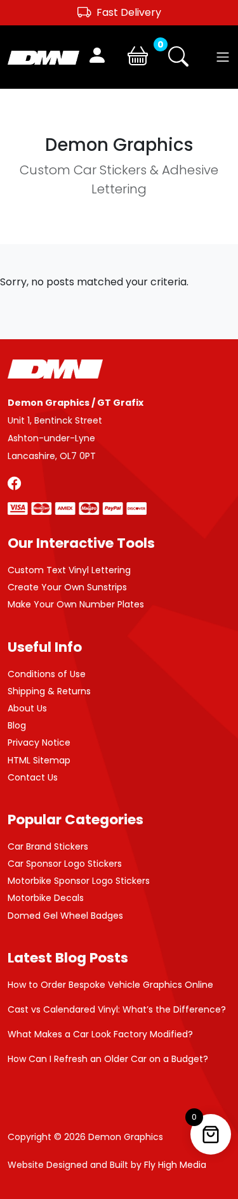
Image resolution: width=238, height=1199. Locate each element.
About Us (27, 708)
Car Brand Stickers (48, 846)
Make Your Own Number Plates (76, 604)
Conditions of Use (47, 674)
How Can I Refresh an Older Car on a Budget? (108, 1059)
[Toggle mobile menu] (222, 57)
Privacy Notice (39, 742)
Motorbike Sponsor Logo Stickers (79, 880)
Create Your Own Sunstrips (67, 587)
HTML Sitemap (39, 760)
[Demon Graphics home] (43, 56)
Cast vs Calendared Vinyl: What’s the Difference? (117, 1009)
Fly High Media (175, 1164)
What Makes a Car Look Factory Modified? (100, 1034)
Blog (17, 725)
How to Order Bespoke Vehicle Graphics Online (110, 984)
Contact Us (33, 777)
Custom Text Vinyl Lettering (69, 570)
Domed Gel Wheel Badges (65, 915)
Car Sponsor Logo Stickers (65, 863)
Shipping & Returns (49, 691)
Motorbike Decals (46, 897)
